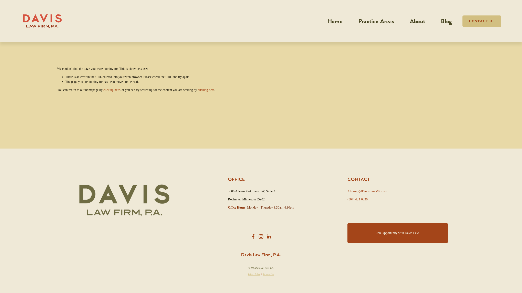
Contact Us (482, 21)
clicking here (111, 90)
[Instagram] (261, 236)
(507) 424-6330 (357, 199)
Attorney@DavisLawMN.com (367, 191)
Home (335, 21)
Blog (446, 21)
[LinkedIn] (268, 236)
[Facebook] (253, 236)
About (417, 21)
